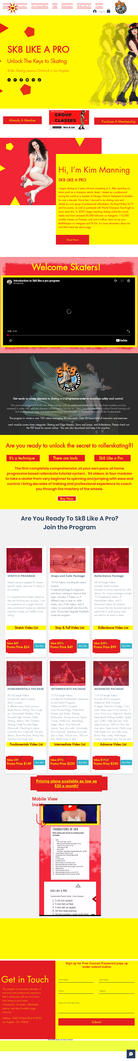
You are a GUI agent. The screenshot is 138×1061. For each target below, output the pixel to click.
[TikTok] (39, 80)
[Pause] (42, 912)
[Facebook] (21, 80)
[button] (108, 10)
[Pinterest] (15, 80)
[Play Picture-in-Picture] (92, 912)
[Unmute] (47, 912)
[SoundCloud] (9, 80)
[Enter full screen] (97, 912)
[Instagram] (33, 80)
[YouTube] (27, 80)
